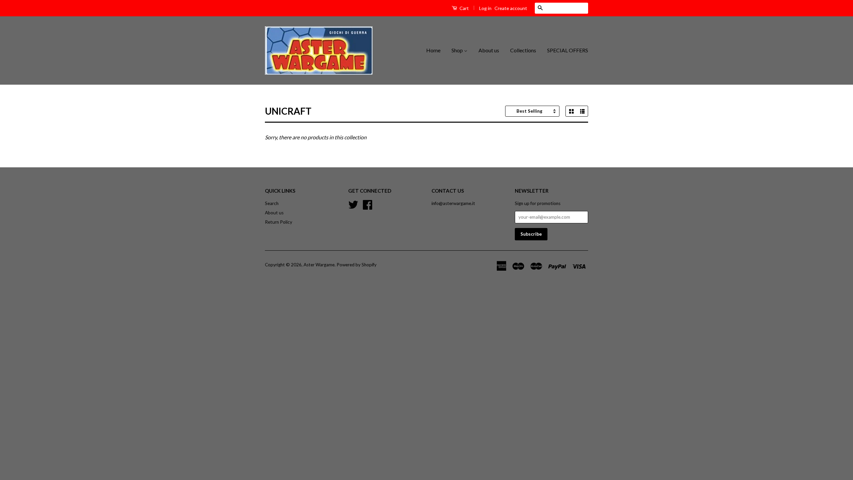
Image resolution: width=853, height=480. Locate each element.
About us (488, 50)
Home (433, 50)
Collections (523, 50)
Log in (485, 8)
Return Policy (278, 222)
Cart (463, 8)
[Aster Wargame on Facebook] (368, 204)
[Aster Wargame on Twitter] (353, 204)
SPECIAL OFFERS (567, 50)
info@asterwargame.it (453, 203)
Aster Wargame (319, 264)
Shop (457, 50)
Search (272, 203)
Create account (510, 8)
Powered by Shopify (357, 264)
